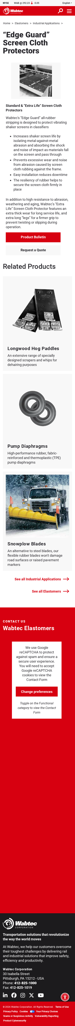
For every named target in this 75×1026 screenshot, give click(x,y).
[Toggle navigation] (69, 11)
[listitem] (36, 81)
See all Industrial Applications (38, 579)
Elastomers (21, 23)
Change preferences (36, 692)
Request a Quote (33, 250)
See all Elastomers (46, 591)
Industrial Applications (46, 23)
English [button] (66, 3)
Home (6, 23)
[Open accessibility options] (65, 997)
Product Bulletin (33, 237)
